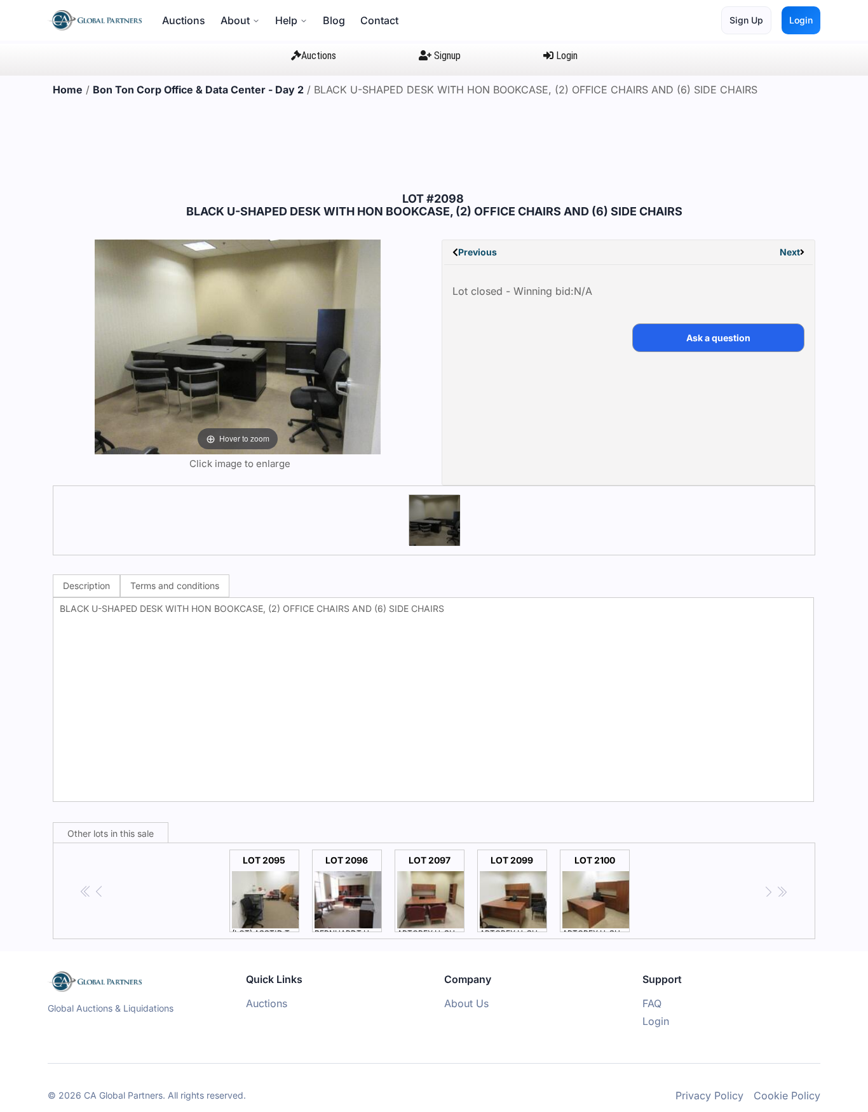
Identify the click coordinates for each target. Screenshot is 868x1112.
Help (286, 20)
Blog (334, 20)
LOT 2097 (431, 893)
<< (86, 892)
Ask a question (718, 337)
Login (801, 20)
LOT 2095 (265, 893)
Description (86, 585)
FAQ (651, 1003)
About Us (466, 1003)
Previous (477, 252)
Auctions (183, 20)
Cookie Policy (787, 1095)
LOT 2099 (513, 893)
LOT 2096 (348, 893)
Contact (379, 20)
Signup (446, 56)
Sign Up (746, 20)
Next (790, 252)
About (235, 20)
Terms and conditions (174, 585)
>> (781, 892)
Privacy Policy (709, 1095)
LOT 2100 (596, 893)
